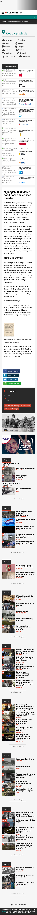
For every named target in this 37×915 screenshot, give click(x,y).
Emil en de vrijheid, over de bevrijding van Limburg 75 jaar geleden (26, 130)
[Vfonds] (18, 444)
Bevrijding (27, 405)
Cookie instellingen (20, 905)
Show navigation (2, 12)
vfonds (4, 911)
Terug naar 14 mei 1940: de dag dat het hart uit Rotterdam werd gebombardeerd (26, 100)
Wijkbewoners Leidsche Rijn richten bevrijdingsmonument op (26, 82)
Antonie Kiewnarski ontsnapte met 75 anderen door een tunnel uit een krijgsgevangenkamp (26, 150)
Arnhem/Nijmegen (13, 409)
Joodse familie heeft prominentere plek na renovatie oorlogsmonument (26, 140)
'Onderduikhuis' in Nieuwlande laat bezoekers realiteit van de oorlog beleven (26, 72)
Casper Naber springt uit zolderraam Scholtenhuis (25, 159)
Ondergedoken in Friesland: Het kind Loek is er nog (26, 121)
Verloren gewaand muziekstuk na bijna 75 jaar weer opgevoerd (26, 91)
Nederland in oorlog (13, 405)
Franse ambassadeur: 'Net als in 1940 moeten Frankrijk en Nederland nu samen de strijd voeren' (26, 111)
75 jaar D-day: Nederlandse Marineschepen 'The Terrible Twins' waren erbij (25, 169)
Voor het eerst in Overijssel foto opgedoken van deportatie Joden (26, 179)
